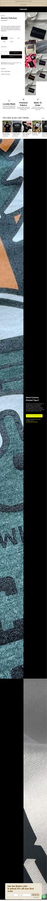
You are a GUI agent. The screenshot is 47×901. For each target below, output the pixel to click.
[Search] (4, 4)
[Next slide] (45, 1)
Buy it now (12, 56)
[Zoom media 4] (30, 61)
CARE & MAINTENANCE (6, 71)
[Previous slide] (1, 1)
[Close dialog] (40, 884)
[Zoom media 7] (41, 74)
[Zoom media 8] (30, 88)
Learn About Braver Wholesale (32, 421)
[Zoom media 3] (41, 47)
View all (43, 118)
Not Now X (36, 897)
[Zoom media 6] (30, 74)
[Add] (10, 130)
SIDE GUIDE (3, 46)
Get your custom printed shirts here (34, 415)
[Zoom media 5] (41, 61)
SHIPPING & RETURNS (5, 74)
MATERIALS (3, 68)
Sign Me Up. (35, 894)
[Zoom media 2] (30, 47)
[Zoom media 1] (36, 26)
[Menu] (1, 4)
